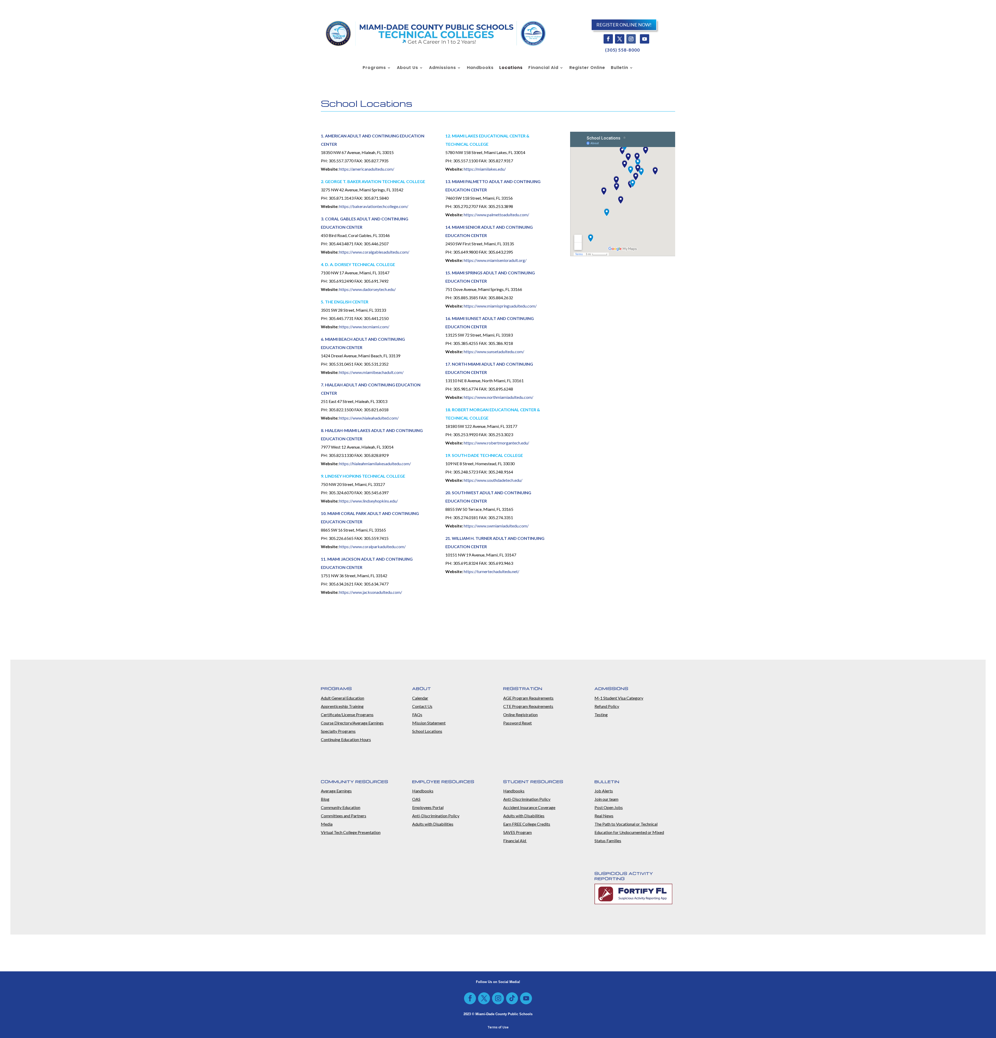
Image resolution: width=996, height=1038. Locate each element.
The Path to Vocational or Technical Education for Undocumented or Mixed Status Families (629, 832)
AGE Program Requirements (528, 697)
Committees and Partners (343, 815)
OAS (416, 799)
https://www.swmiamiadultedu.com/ (496, 525)
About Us (407, 68)
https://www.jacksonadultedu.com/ (370, 592)
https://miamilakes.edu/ (485, 168)
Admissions (442, 68)
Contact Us (422, 706)
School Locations (427, 731)
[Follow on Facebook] (608, 39)
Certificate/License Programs (347, 714)
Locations (511, 68)
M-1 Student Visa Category (618, 697)
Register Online (587, 68)
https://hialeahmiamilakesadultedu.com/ (375, 463)
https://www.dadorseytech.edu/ (367, 289)
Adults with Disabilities (432, 823)
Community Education (340, 807)
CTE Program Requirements (528, 706)
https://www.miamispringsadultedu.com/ (500, 305)
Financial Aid (543, 68)
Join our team (606, 799)
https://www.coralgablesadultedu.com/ (374, 251)
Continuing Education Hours (346, 739)
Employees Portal (428, 807)
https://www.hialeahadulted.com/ (369, 417)
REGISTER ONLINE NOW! (624, 24)
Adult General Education (342, 697)
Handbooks (480, 68)
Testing (601, 714)
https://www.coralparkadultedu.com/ (372, 546)
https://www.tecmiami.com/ (364, 326)
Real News (603, 815)
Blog (325, 799)
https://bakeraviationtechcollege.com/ (373, 206)
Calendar (420, 697)
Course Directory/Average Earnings (352, 722)
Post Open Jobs (608, 807)
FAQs (417, 714)
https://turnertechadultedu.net (491, 571)
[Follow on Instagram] (631, 39)
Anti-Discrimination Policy (435, 815)
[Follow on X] (619, 39)
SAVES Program (517, 832)
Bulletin (619, 68)
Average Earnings (336, 790)
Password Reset (517, 722)
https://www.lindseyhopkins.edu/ (368, 500)
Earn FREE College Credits (526, 823)
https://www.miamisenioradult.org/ (495, 260)
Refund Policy (606, 706)
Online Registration (520, 714)
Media (327, 823)
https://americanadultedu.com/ (366, 168)
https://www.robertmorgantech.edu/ (496, 442)
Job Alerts (603, 790)
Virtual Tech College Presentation (351, 832)
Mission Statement (429, 722)
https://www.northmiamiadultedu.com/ (498, 397)
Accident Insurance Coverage (529, 807)
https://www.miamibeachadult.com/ (371, 372)
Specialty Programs (338, 731)
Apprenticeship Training (342, 706)
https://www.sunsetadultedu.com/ (494, 351)
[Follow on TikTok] (512, 998)
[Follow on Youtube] (644, 39)
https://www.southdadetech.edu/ (493, 480)
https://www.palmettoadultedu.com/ (496, 214)
